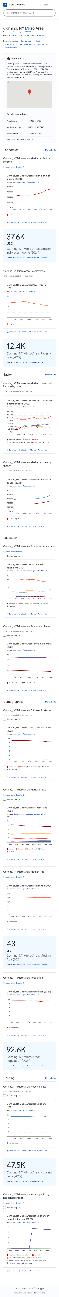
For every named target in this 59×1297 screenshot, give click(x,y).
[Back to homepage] (5, 5)
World (42, 35)
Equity (39, 41)
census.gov (17, 291)
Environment (11, 47)
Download (12, 222)
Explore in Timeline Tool (39, 222)
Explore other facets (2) (14, 167)
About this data (33, 182)
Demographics (25, 44)
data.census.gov (13, 139)
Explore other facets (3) (14, 795)
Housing (40, 44)
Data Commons (17, 4)
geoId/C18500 (25, 32)
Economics (26, 41)
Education (9, 44)
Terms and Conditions (22, 1293)
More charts (50, 150)
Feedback (44, 5)
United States (17, 35)
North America (31, 35)
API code (24, 222)
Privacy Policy (40, 1293)
